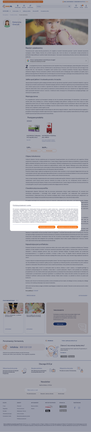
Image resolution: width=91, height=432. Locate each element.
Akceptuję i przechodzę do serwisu (67, 227)
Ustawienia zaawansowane (47, 227)
